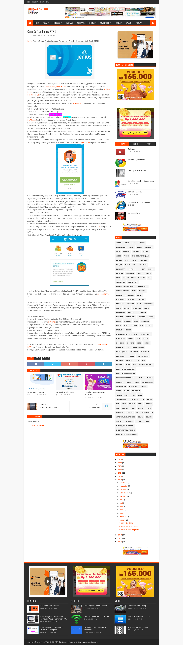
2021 (120, 473)
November (124, 486)
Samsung (149, 378)
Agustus (123, 496)
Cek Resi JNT (132, 282)
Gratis (146, 308)
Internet (92, 23)
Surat (118, 391)
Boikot (142, 269)
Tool (140, 395)
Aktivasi (148, 247)
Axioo (126, 256)
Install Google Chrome (136, 160)
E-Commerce (120, 299)
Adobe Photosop (138, 243)
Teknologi (56, 23)
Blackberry (120, 269)
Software (81, 23)
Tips (133, 395)
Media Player (145, 334)
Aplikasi (136, 252)
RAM (143, 360)
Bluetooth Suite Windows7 (138, 627)
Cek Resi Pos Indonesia (125, 286)
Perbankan (120, 356)
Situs (136, 382)
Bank (126, 260)
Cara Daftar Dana (126, 523)
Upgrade (148, 404)
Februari (123, 517)
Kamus (151, 317)
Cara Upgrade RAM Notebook (95, 606)
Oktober (123, 489)
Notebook (120, 343)
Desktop (142, 291)
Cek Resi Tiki (142, 286)
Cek (149, 278)
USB (117, 404)
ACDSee (118, 243)
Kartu (118, 321)
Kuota (118, 325)
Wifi (149, 408)
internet (129, 421)
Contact (42, 2)
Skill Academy (147, 382)
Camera (139, 273)
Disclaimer (35, 2)
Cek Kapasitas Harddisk (137, 170)
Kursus (134, 325)
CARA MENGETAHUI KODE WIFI (96, 617)
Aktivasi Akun (84, 142)
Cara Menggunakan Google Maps (141, 181)
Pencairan (134, 352)
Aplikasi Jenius (103, 294)
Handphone (120, 312)
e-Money (52, 322)
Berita (36, 23)
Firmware (130, 304)
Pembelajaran (121, 352)
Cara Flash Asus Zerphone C (130, 530)
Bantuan (143, 260)
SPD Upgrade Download (125, 378)
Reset (128, 365)
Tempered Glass (122, 395)
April (122, 510)
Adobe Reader (121, 247)
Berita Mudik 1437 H (136, 213)
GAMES (118, 308)
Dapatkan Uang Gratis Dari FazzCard (95, 393)
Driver (139, 295)
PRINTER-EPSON (138, 347)
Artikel (146, 252)
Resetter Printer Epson (125, 373)
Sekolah (119, 382)
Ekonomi (141, 299)
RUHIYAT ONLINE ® (39, 9)
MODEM (128, 330)
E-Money (138, 23)
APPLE (126, 243)
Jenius (29, 41)
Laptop (148, 325)
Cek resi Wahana (122, 291)
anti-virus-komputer (144, 413)
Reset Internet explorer (142, 365)
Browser (119, 273)
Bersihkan (143, 265)
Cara (118, 278)
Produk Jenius (33, 95)
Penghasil (145, 352)
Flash (139, 304)
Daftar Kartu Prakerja (35, 392)
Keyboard (127, 321)
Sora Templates (83, 642)
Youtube (130, 413)
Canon (148, 273)
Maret (122, 513)
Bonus (150, 269)
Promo (129, 360)
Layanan (119, 330)
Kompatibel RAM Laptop (137, 606)
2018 (120, 535)
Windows (120, 413)
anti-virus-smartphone (125, 417)
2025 (120, 459)
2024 (120, 463)
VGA (117, 408)
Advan (131, 247)
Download (129, 295)
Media (45, 23)
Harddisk (131, 312)
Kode (136, 321)
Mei (121, 506)
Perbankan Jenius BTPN (56, 86)
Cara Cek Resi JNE (135, 192)
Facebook (119, 304)
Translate (134, 399)
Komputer (145, 321)
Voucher (141, 408)
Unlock (132, 404)
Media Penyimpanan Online (127, 334)
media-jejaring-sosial (125, 426)
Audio (118, 256)
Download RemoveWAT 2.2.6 (139, 617)
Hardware (69, 23)
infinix (119, 421)
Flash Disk (148, 304)
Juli (121, 500)
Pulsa (137, 360)
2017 (120, 538)
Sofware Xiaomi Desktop (49, 606)
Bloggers (94, 642)
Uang (124, 404)
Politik (131, 356)
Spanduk (143, 386)
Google (127, 308)
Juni (121, 503)
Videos (125, 408)
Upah (140, 404)
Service (128, 382)
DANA (134, 291)
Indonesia (130, 317)
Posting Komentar (37, 425)
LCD (141, 325)
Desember (124, 483)
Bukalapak (132, 149)
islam (147, 421)
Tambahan (136, 391)
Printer (118, 23)
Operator (120, 347)
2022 (120, 469)
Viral (133, 408)
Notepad (130, 343)
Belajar (119, 265)
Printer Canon (143, 356)
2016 (120, 542)
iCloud (149, 417)
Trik (142, 399)
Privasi (48, 2)
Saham (140, 378)
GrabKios (137, 308)
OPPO (139, 343)
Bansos (134, 260)
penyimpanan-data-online (126, 434)
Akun (118, 252)
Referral (119, 365)
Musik (130, 339)
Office (146, 343)
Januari (123, 520)
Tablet (126, 391)
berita (37, 358)
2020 (120, 476)
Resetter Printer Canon (125, 369)
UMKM (149, 399)
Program (119, 360)
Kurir (126, 325)
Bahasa (119, 260)
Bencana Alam (130, 265)
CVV (98, 226)
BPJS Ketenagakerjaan (140, 256)
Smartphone (104, 23)
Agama (139, 247)
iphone (139, 421)
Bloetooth (132, 269)
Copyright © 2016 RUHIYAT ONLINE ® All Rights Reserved (47, 642)
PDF (128, 347)
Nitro (145, 339)
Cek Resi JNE (120, 282)
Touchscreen (121, 399)
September (124, 493)
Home (28, 2)
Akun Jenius (77, 103)
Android (126, 252)
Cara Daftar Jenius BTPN (128, 526)
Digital (119, 295)
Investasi (142, 317)
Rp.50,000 (31, 120)
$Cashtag (67, 117)
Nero (138, 339)
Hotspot (119, 317)
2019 (120, 480)
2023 (120, 466)
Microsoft (120, 339)
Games (128, 23)
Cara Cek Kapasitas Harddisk (134, 278)
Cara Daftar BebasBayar (65, 392)
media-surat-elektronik (125, 430)
